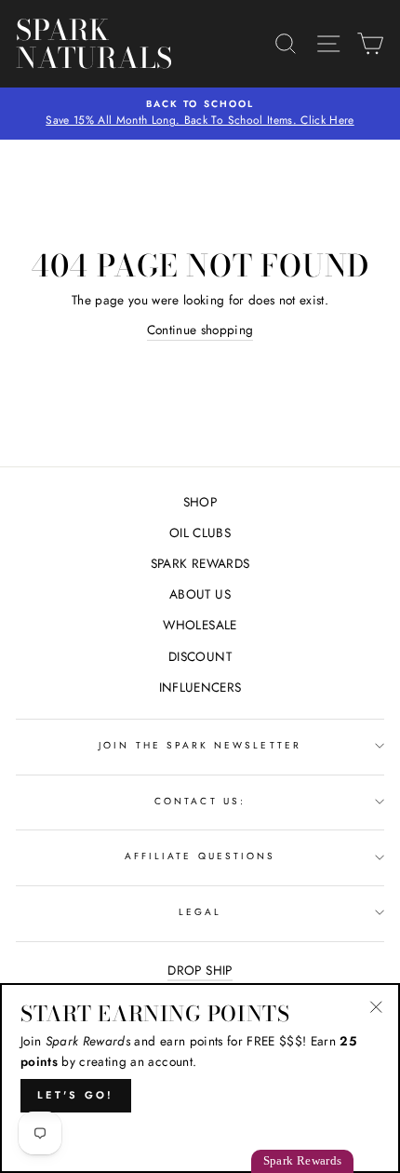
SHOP (200, 501)
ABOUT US (200, 594)
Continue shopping (200, 329)
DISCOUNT (200, 656)
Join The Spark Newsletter (200, 745)
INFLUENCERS (200, 687)
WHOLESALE (199, 624)
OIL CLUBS (200, 532)
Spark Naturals (94, 44)
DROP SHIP (199, 970)
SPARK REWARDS (200, 563)
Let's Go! (75, 1094)
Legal (200, 912)
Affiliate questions (200, 856)
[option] (200, 113)
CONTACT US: (200, 801)
